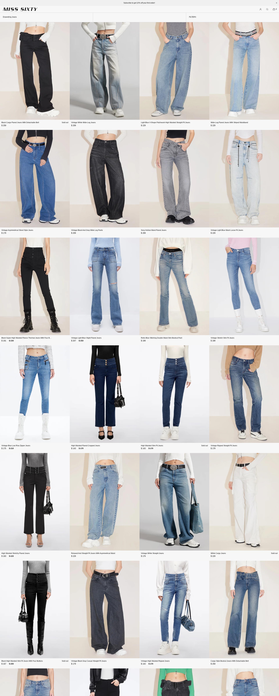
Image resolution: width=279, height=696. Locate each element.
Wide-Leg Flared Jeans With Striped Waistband (229, 122)
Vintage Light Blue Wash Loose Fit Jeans (227, 230)
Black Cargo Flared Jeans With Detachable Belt (20, 122)
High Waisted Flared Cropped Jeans (85, 446)
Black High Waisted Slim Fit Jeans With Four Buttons (22, 661)
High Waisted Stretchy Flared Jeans (15, 553)
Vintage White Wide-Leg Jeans (83, 122)
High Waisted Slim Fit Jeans (152, 446)
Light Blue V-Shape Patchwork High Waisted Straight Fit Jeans (165, 122)
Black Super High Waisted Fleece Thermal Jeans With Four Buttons (27, 338)
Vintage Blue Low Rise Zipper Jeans (15, 446)
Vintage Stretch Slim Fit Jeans (222, 338)
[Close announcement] (276, 3)
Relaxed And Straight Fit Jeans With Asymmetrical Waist (93, 553)
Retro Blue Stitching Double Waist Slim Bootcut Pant (161, 338)
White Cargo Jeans (218, 553)
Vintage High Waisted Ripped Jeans (155, 661)
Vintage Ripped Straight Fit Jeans (224, 446)
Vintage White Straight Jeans (152, 553)
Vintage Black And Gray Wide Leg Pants (87, 230)
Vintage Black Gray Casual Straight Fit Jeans (89, 661)
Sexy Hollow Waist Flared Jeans (153, 230)
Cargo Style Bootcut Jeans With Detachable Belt (230, 661)
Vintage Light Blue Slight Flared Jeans (86, 338)
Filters (192, 17)
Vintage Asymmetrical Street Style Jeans (17, 230)
